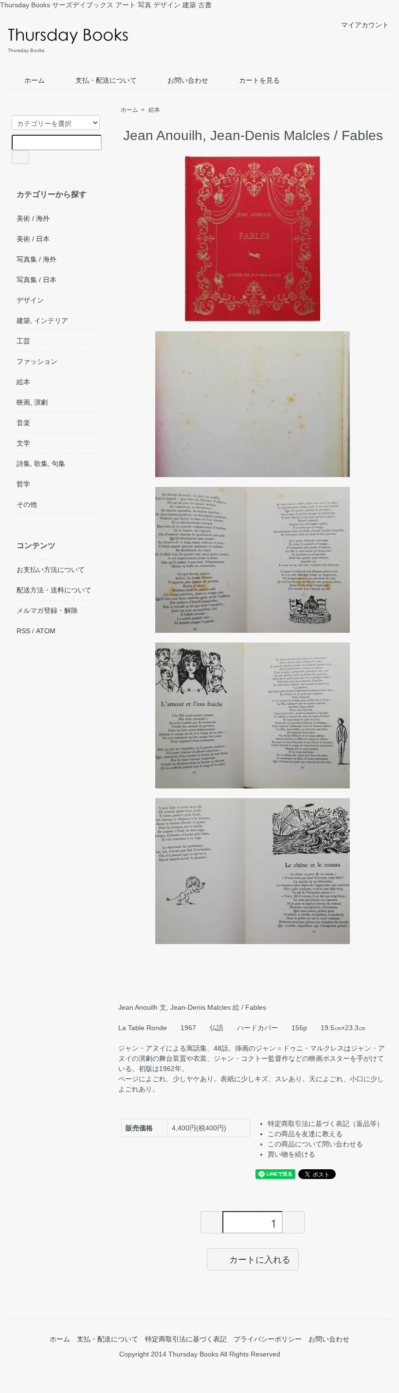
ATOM (45, 631)
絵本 (154, 110)
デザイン (30, 300)
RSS (23, 631)
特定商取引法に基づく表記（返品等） (325, 1123)
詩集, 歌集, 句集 (41, 463)
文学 (23, 443)
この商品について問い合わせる (315, 1144)
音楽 (23, 423)
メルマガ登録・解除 (47, 610)
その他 (27, 504)
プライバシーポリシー (268, 1339)
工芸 (23, 341)
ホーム (34, 80)
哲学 (23, 484)
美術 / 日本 (33, 239)
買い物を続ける (291, 1154)
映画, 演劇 (32, 402)
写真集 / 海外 (36, 259)
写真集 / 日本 (36, 280)
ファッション (37, 361)
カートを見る (259, 80)
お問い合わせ (187, 80)
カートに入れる (259, 1258)
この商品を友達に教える (305, 1134)
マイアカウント (365, 25)
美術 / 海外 (33, 218)
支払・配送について (106, 80)
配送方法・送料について (54, 590)
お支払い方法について (51, 569)
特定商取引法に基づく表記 (186, 1339)
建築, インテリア (42, 320)
